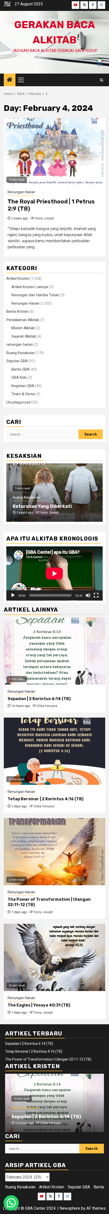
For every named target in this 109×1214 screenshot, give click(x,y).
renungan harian (19, 344)
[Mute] (87, 595)
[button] (11, 1202)
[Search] (101, 80)
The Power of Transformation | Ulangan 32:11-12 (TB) (48, 1059)
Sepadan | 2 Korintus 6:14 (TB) (39, 698)
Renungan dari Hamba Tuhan (35, 295)
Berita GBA (20, 369)
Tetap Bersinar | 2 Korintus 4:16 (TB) (45, 798)
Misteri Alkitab (23, 328)
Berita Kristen (17, 311)
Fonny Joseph (44, 218)
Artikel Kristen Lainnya (29, 287)
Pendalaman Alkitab (22, 320)
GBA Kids (19, 377)
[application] (54, 573)
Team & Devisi (23, 394)
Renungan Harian (21, 192)
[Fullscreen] (96, 595)
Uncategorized (18, 402)
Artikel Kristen (17, 278)
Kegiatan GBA (22, 386)
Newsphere (70, 1208)
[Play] (12, 595)
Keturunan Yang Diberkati (42, 506)
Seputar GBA (17, 361)
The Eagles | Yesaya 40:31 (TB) (39, 1005)
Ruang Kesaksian (20, 353)
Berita (99, 1187)
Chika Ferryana (47, 706)
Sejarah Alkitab (23, 336)
